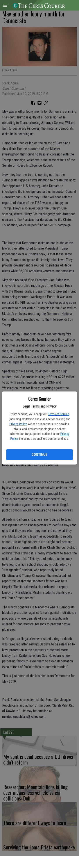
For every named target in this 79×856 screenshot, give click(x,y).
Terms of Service (58, 414)
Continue (39, 454)
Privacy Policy (18, 424)
